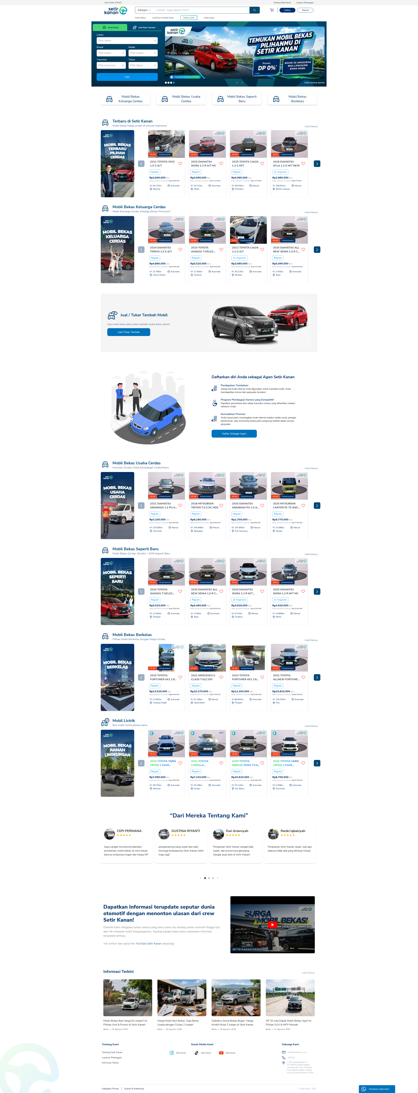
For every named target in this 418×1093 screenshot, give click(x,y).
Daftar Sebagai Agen (234, 433)
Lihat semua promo (314, 82)
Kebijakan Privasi (110, 1088)
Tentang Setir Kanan (282, 2)
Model (132, 47)
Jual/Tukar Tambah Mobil (163, 17)
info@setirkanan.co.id (297, 1052)
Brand (100, 47)
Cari (127, 77)
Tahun (132, 59)
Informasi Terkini (110, 1062)
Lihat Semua (311, 126)
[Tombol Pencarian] (254, 10)
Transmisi (102, 59)
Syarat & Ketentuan (134, 1088)
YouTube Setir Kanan (148, 943)
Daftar (287, 10)
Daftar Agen (209, 17)
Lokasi (100, 34)
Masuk (305, 10)
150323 (291, 1057)
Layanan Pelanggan (305, 2)
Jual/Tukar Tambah (129, 332)
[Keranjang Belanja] (272, 10)
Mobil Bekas (140, 17)
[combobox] (98, 41)
